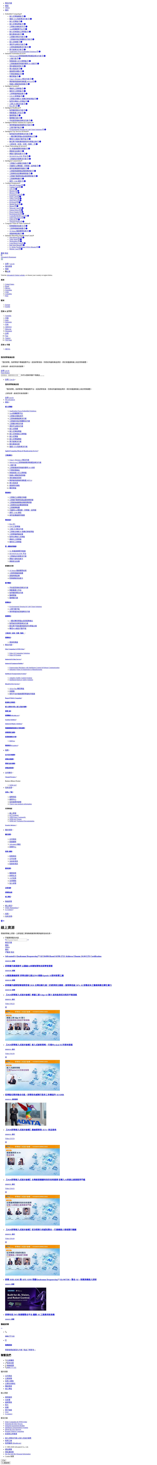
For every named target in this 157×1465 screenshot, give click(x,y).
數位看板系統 (14, 34)
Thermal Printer (14, 221)
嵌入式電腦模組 (15, 16)
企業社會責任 (10, 1383)
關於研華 (8, 830)
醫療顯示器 (13, 118)
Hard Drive (13, 200)
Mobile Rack (14, 204)
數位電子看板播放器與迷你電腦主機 (23, 141)
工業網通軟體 (14, 179)
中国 (7, 318)
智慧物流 (8, 602)
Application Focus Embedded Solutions (23, 51)
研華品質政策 (9, 768)
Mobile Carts (14, 249)
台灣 (8, 271)
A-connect (8, 1414)
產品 (7, 6)
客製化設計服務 (10, 763)
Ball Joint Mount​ (15, 245)
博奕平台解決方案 (16, 44)
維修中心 (12, 799)
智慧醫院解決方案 (16, 110)
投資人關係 (8, 851)
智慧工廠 (8, 711)
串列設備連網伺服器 (17, 168)
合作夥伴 (8, 773)
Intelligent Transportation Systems (15, 673)
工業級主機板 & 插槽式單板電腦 (21, 99)
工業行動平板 (14, 127)
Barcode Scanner (15, 185)
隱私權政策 (9, 1452)
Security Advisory (10, 825)
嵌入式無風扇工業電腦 (18, 32)
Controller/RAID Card (17, 216)
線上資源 (12, 813)
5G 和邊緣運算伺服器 (17, 149)
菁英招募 (8, 868)
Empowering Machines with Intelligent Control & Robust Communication (34, 668)
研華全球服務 (9, 759)
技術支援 (8, 788)
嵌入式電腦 (13, 21)
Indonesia (8, 322)
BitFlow (12, 741)
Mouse (11, 206)
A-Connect (9, 910)
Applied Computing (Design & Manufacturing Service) (21, 451)
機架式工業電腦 (15, 91)
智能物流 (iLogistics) (11, 745)
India (7, 320)
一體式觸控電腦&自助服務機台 (21, 136)
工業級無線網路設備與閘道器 (20, 171)
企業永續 (8, 888)
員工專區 (8, 897)
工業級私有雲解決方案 (18, 159)
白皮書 (7, 1400)
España (7, 307)
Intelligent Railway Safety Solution (21, 680)
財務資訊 (12, 856)
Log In (12, 264)
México (7, 288)
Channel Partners (10, 777)
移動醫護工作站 (15, 113)
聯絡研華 (8, 901)
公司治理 (12, 859)
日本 (7, 324)
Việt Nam (8, 340)
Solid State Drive (15, 218)
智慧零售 (8, 616)
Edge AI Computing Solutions (19, 653)
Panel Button (5, 373)
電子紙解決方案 (15, 49)
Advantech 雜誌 (15, 844)
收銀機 (12, 691)
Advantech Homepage (8, 257)
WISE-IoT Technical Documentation (21, 821)
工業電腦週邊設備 (16, 94)
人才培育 (12, 878)
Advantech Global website (16, 275)
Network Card (14, 208)
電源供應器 (13, 642)
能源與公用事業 (10, 702)
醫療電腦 (13, 115)
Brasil (7, 286)
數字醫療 (8, 583)
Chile (7, 292)
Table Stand (13, 239)
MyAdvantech (10, 400)
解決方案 (8, 3)
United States (9, 284)
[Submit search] (41, 375)
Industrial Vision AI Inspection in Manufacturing (25, 669)
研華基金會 (8, 892)
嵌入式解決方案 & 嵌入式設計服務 (15, 707)
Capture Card (14, 187)
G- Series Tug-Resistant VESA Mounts (22, 247)
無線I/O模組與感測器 (17, 84)
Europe (7, 305)
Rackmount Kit (14, 214)
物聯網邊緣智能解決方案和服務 (15, 728)
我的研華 (8, 266)
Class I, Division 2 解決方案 (19, 79)
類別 (7, 10)
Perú (6, 296)
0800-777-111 (11, 1367)
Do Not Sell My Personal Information (18, 1454)
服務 (7, 750)
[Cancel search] (43, 375)
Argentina (8, 290)
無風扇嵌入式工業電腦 (18, 61)
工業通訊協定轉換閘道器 (19, 173)
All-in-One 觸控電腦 (16, 689)
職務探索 (12, 873)
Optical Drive (14, 210)
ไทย (6, 336)
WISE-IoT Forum (15, 819)
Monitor (12, 191)
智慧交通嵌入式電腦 (17, 101)
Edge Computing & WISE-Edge (14, 649)
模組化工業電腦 (15, 88)
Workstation (13, 241)
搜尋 (7, 269)
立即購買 (10, 1360)
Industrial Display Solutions (13, 724)
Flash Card (13, 197)
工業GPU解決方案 (16, 104)
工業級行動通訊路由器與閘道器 (21, 176)
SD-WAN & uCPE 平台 (18, 156)
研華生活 (12, 876)
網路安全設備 (14, 151)
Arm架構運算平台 (16, 29)
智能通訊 (8, 492)
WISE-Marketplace (11, 908)
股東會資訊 (13, 864)
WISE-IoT (13, 785)
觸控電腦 (13, 76)
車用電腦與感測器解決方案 (19, 125)
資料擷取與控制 (15, 66)
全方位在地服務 (10, 755)
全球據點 (12, 881)
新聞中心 (12, 847)
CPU (11, 189)
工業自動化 (8, 455)
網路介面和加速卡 (16, 154)
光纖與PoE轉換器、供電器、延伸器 (23, 166)
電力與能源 (13, 69)
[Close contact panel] (1, 1328)
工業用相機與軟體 (16, 228)
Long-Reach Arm (15, 243)
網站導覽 (8, 1449)
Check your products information (20, 804)
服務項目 (12, 797)
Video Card (13, 198)
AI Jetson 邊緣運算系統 (18, 231)
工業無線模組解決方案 (18, 47)
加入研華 (12, 883)
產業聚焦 (8, 1402)
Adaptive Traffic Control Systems (20, 678)
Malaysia (8, 329)
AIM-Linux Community (17, 817)
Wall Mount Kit (14, 237)
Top (4, 1460)
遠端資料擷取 (14, 71)
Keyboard (13, 202)
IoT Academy (14, 815)
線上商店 (8, 906)
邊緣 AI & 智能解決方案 (18, 19)
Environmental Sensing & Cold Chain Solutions (25, 129)
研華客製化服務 (10, 732)
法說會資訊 (13, 861)
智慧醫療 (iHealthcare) (12, 715)
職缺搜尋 (8, 1386)
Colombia (8, 294)
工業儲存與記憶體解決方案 (19, 39)
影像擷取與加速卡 (16, 226)
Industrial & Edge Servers (13, 659)
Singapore (8, 331)
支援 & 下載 (9, 792)
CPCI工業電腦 (15, 96)
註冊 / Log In (9, 379)
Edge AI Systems (15, 655)
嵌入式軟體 (13, 42)
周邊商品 (8, 637)
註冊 (7, 264)
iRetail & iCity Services (12, 684)
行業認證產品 (14, 74)
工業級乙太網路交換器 (18, 163)
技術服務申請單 (15, 802)
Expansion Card (15, 195)
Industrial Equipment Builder (14, 663)
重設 (2, 253)
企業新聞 (8, 1378)
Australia (8, 316)
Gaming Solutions (10, 719)
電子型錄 (8, 1410)
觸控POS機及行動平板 (18, 139)
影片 (7, 1405)
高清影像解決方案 (10, 737)
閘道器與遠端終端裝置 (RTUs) (20, 81)
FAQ (7, 1412)
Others (7, 8)
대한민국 (8, 327)
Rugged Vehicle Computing (13, 698)
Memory (12, 193)
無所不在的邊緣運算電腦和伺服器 (22, 694)
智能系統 (8, 520)
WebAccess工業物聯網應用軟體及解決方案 (25, 56)
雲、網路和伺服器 (10, 546)
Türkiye (7, 338)
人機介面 (13, 58)
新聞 (7, 1407)
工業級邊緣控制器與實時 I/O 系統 (22, 64)
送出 (6, 253)
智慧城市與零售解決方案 (19, 134)
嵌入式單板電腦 (15, 24)
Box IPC (12, 106)
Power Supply (14, 212)
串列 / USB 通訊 (15, 181)
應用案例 (8, 1397)
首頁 (7, 914)
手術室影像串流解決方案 (19, 120)
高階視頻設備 (14, 233)
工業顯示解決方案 (16, 37)
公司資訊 (12, 839)
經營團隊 (12, 842)
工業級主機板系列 (16, 26)
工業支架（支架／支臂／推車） (21, 144)
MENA (7, 349)
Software (12, 220)
